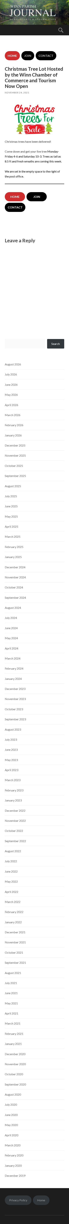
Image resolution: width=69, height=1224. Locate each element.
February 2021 (14, 1033)
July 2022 (11, 861)
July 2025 (11, 496)
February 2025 (14, 547)
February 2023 (14, 790)
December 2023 (15, 688)
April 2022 (11, 891)
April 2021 (11, 1013)
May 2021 (11, 1003)
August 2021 (13, 973)
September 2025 (15, 475)
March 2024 (12, 658)
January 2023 (13, 800)
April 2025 (11, 526)
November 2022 (15, 820)
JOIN (27, 55)
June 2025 (11, 506)
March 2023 (12, 780)
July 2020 (11, 1104)
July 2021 (11, 983)
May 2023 (11, 760)
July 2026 (11, 374)
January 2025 (13, 557)
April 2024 (11, 648)
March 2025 (12, 536)
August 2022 (13, 851)
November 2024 (15, 577)
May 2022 (11, 881)
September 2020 (15, 1084)
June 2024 (11, 628)
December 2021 (15, 932)
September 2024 (15, 597)
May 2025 (11, 516)
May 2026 (11, 394)
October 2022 (14, 830)
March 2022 (12, 901)
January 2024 (13, 678)
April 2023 (11, 770)
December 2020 (15, 1054)
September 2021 (15, 962)
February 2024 (14, 668)
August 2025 (13, 486)
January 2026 (13, 435)
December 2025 (15, 445)
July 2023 (11, 739)
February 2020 (14, 1155)
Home (41, 1200)
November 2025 (15, 455)
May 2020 (11, 1125)
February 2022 (14, 912)
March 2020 (12, 1145)
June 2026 (11, 384)
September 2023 (15, 719)
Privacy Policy (18, 1200)
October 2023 (14, 709)
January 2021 (13, 1043)
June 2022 (11, 871)
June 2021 (11, 993)
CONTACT (46, 55)
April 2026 (11, 405)
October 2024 (14, 587)
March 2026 (12, 415)
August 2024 (13, 607)
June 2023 (11, 749)
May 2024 (11, 638)
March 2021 (12, 1023)
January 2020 (13, 1165)
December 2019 (15, 1175)
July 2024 (11, 617)
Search (55, 343)
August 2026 (13, 364)
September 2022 (15, 841)
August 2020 (13, 1094)
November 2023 (15, 699)
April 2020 (11, 1135)
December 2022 (15, 810)
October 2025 (14, 465)
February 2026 (14, 425)
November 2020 (15, 1064)
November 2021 (15, 942)
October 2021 (14, 952)
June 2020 (11, 1114)
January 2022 (13, 922)
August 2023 (13, 729)
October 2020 (14, 1074)
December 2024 (15, 567)
